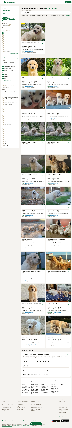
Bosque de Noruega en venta (22, 401)
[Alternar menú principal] (1, 2)
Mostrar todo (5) (7, 80)
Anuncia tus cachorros (63, 410)
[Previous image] (23, 32)
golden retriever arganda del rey (34, 390)
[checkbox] (3, 33)
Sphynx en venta (20, 404)
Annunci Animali (32, 420)
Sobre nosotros (62, 401)
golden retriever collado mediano (34, 384)
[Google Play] (56, 420)
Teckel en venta (5, 409)
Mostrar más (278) (14, 53)
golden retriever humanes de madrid (35, 393)
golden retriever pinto (34, 387)
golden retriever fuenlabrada (25, 384)
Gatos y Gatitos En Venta (22, 399)
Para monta (5, 21)
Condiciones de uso (63, 407)
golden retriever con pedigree (55, 392)
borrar (16, 27)
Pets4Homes (7, 420)
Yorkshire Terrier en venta (7, 404)
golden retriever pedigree (54, 384)
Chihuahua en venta (6, 401)
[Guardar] (43, 43)
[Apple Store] (65, 420)
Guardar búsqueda (27, 17)
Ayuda (60, 404)
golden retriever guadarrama (34, 381)
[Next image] (43, 32)
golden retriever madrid (25, 381)
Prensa (60, 406)
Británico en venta (20, 402)
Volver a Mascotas (6, 10)
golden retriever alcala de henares (25, 390)
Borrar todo (15, 8)
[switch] (9, 25)
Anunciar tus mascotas (63, 409)
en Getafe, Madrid (52, 8)
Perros (4, 13)
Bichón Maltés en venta (7, 402)
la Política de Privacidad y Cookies (27, 425)
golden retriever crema (44, 393)
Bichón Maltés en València (36, 404)
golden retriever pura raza (65, 381)
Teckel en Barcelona (35, 401)
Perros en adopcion (35, 411)
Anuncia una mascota (38, 2)
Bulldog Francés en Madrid (36, 402)
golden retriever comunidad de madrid (26, 387)
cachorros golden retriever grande (54, 381)
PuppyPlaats (17, 420)
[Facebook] (60, 416)
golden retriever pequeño (44, 390)
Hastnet (12, 420)
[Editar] (17, 58)
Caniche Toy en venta (6, 410)
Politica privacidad (62, 402)
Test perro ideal (62, 413)
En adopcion (11, 18)
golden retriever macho (44, 384)
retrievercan (53, 386)
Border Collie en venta (6, 407)
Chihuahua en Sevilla (35, 406)
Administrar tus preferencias (7, 426)
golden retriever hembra (44, 381)
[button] (33, 32)
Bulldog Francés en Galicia (36, 407)
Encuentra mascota (27, 2)
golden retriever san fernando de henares (26, 393)
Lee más (68, 15)
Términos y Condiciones (16, 425)
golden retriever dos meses (65, 384)
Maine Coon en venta (21, 407)
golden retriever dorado (54, 389)
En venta (5, 18)
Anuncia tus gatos (62, 412)
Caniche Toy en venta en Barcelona (36, 410)
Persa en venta (20, 409)
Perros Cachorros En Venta (7, 399)
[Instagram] (62, 416)
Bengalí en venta (20, 406)
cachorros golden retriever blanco (44, 387)
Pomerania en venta (6, 406)
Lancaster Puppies (40, 420)
